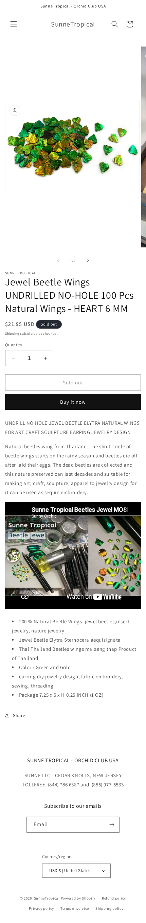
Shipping (12, 333)
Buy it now (73, 402)
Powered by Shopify (78, 897)
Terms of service (74, 908)
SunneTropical (47, 897)
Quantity (13, 345)
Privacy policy (41, 908)
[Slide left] (58, 260)
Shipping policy (109, 908)
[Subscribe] (111, 825)
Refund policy (114, 898)
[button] (13, 24)
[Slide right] (87, 260)
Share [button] (19, 715)
